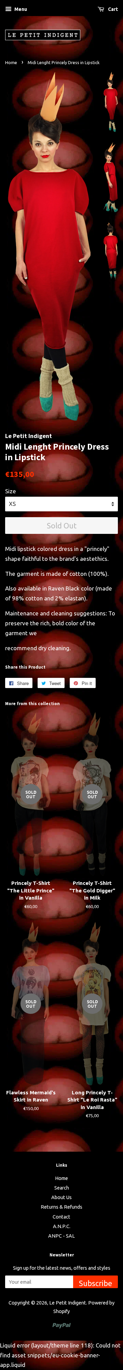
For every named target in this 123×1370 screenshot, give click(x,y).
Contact (61, 1217)
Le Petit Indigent (67, 1303)
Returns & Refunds (61, 1207)
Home (11, 62)
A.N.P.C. (61, 1226)
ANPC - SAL (61, 1236)
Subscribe (95, 1283)
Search (61, 1188)
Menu (20, 9)
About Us (61, 1197)
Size (10, 491)
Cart (112, 9)
